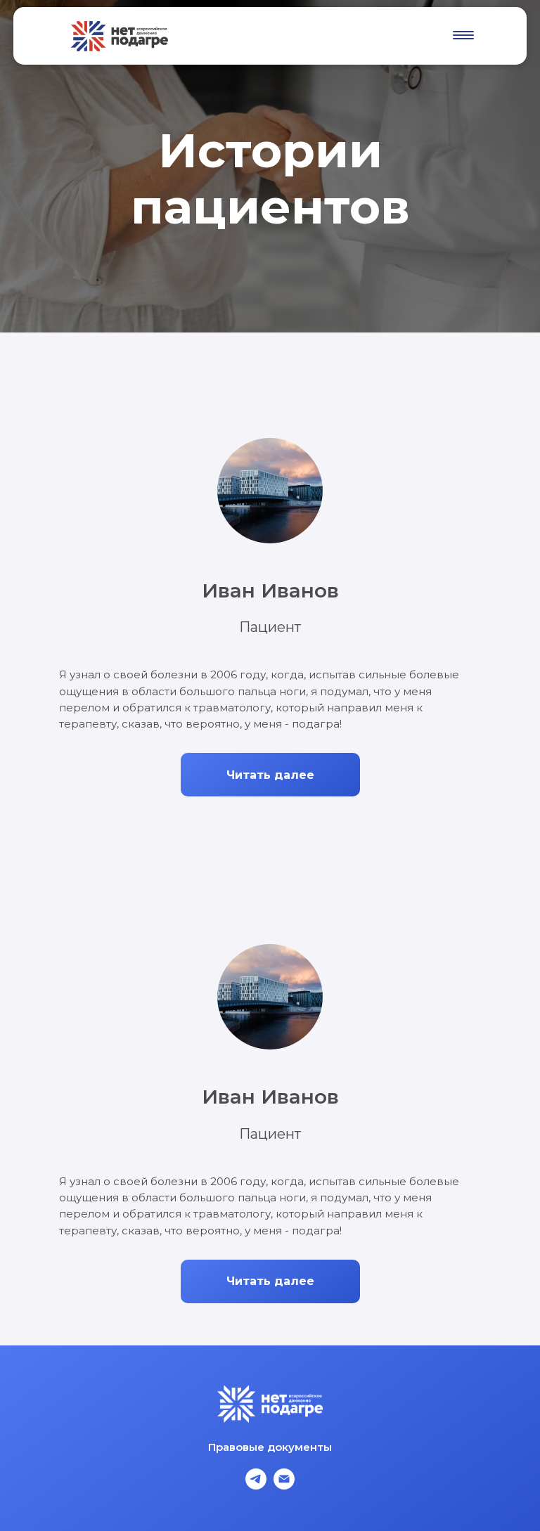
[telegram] (255, 1486)
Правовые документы (270, 1447)
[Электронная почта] (284, 1486)
